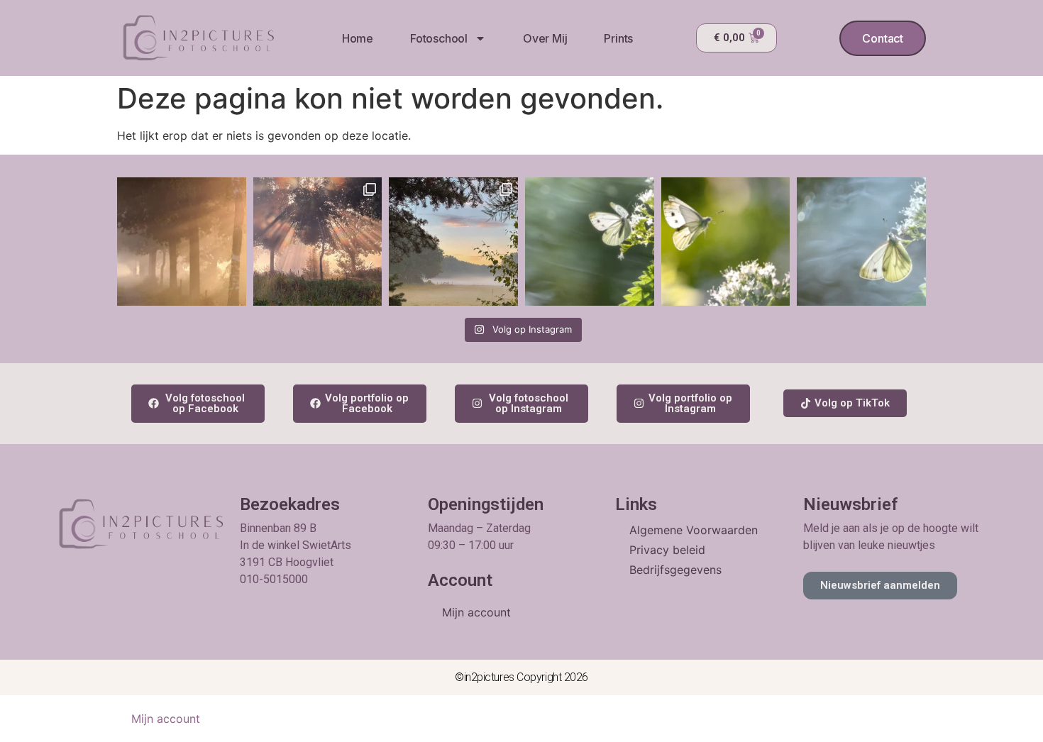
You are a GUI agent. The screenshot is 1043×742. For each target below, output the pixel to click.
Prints (618, 38)
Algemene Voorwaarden (693, 530)
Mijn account (476, 612)
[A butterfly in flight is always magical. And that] (725, 241)
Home (357, 38)
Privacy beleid (667, 550)
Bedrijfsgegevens (675, 570)
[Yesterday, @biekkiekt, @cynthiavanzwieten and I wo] (453, 241)
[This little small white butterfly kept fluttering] (861, 241)
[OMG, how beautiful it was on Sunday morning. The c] (317, 241)
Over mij (545, 38)
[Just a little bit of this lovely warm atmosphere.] (181, 241)
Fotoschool (439, 38)
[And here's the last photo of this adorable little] (589, 241)
